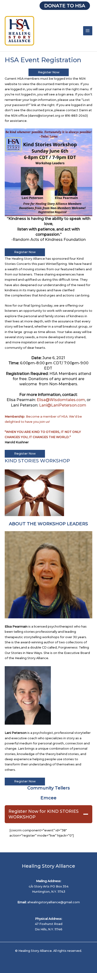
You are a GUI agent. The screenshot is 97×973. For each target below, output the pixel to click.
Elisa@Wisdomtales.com (61, 400)
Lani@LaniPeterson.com (62, 405)
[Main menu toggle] (87, 30)
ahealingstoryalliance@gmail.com (53, 902)
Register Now (48, 72)
